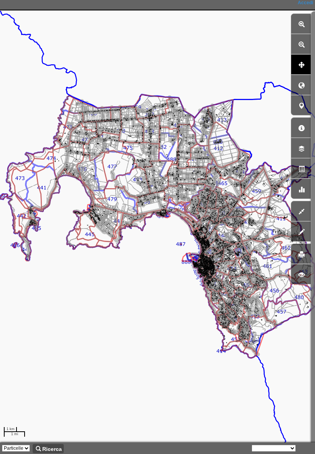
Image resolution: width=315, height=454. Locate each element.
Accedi (305, 2)
